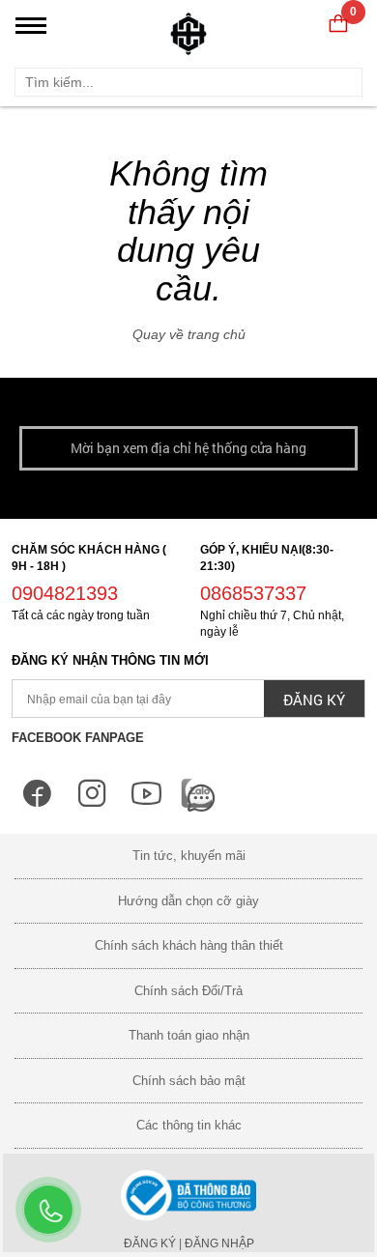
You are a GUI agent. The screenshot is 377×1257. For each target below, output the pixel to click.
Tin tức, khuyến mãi (189, 855)
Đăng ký (150, 1243)
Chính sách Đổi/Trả (188, 991)
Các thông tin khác (189, 1125)
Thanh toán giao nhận (189, 1035)
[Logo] (188, 29)
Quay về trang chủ (189, 334)
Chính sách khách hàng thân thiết (189, 945)
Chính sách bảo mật (189, 1080)
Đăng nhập (219, 1243)
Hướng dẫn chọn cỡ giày (188, 901)
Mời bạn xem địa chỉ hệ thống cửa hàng (188, 448)
